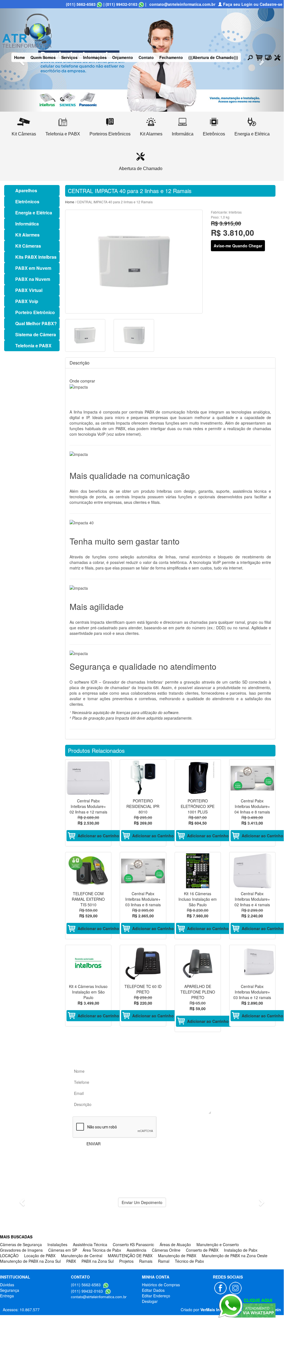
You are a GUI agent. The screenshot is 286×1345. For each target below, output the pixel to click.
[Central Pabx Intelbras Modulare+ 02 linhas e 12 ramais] (88, 778)
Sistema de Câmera (35, 334)
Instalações (57, 1244)
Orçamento (122, 57)
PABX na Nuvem (32, 279)
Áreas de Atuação (175, 1244)
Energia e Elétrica (33, 212)
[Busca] (250, 57)
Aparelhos (26, 190)
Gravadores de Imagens (21, 1250)
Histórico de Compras (161, 1284)
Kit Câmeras (28, 246)
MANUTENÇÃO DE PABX (130, 1255)
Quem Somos (43, 57)
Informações (95, 57)
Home (19, 57)
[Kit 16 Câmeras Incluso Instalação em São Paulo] (197, 870)
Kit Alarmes (27, 235)
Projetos (126, 1261)
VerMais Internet (215, 1309)
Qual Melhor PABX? (36, 323)
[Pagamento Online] (268, 57)
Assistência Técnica (90, 1244)
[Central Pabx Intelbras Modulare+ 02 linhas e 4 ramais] (252, 870)
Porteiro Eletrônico (35, 312)
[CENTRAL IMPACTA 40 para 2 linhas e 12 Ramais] (134, 261)
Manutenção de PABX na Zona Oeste (234, 1255)
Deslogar (150, 1301)
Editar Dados (153, 1290)
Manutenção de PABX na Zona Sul (30, 1261)
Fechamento (171, 57)
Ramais (145, 1261)
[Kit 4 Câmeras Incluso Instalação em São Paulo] (88, 963)
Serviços (69, 57)
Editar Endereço (156, 1295)
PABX (71, 1261)
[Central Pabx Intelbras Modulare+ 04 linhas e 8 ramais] (252, 778)
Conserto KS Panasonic (133, 1244)
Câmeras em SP (62, 1250)
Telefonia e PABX (33, 345)
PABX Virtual (28, 290)
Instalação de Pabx (240, 1250)
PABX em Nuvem (33, 268)
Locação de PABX (39, 1255)
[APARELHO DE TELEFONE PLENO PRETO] (197, 963)
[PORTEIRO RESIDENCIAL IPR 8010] (143, 778)
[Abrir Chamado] (277, 57)
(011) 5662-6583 (81, 4)
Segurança (9, 1290)
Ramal (163, 1261)
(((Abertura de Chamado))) (213, 57)
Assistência (136, 1250)
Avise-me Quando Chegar (238, 245)
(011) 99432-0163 (121, 4)
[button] (21, 1200)
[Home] (27, 30)
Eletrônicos (27, 201)
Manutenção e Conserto (217, 1244)
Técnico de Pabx (189, 1261)
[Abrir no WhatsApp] (99, 4)
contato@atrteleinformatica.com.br (182, 4)
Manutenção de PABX (177, 1255)
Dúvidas (7, 1284)
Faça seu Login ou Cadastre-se (252, 4)
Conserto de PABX (202, 1250)
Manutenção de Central (81, 1255)
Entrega (7, 1295)
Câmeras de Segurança (21, 1244)
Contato (146, 57)
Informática (27, 223)
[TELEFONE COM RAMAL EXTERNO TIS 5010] (88, 870)
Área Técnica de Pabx (102, 1250)
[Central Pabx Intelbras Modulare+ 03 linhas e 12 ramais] (252, 963)
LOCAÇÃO (9, 1255)
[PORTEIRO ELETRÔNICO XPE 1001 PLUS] (197, 778)
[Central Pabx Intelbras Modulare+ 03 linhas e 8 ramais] (143, 870)
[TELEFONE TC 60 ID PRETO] (143, 963)
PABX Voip (26, 301)
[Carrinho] (259, 57)
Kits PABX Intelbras (36, 257)
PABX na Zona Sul (97, 1261)
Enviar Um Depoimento (142, 1202)
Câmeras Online (166, 1250)
